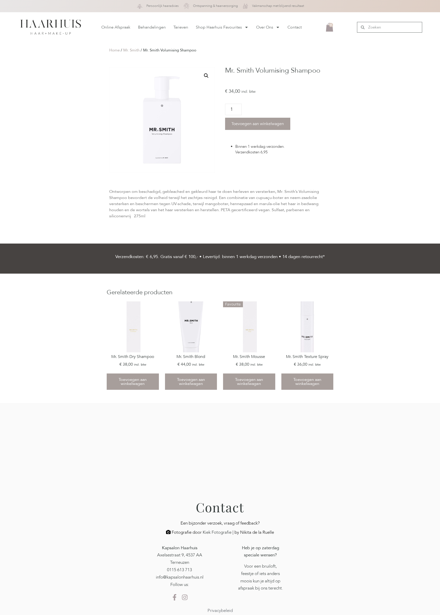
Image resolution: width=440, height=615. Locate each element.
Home (114, 50)
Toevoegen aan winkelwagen (257, 124)
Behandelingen (152, 27)
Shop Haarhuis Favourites (219, 27)
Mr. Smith (131, 50)
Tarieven (180, 27)
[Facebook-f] (174, 597)
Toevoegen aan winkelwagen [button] (133, 381)
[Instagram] (185, 597)
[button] (206, 75)
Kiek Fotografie (217, 532)
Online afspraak (115, 27)
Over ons (264, 27)
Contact (294, 27)
